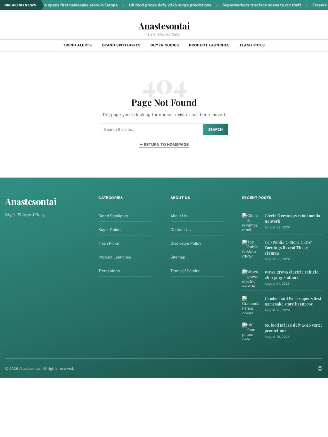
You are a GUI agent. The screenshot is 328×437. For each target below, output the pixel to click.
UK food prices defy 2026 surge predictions (160, 5)
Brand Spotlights (121, 45)
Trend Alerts (77, 45)
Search (215, 129)
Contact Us (180, 229)
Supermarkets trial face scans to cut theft (252, 5)
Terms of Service (185, 270)
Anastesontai (164, 26)
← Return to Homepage (164, 144)
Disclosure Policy (185, 243)
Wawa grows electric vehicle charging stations (291, 274)
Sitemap (177, 257)
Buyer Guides (165, 45)
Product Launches (209, 45)
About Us (178, 215)
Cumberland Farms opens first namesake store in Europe (55, 5)
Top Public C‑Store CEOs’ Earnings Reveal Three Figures (288, 248)
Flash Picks (252, 45)
